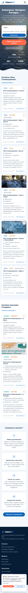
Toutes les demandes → (9, 310)
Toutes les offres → (8, 82)
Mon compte (5, 561)
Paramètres (6, 589)
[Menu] (24, 2)
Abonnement (5, 559)
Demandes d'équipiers (8, 549)
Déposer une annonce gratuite (14, 42)
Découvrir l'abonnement (14, 514)
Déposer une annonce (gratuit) (10, 552)
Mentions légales (6, 571)
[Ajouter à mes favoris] (24, 88)
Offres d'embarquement (8, 547)
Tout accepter (8, 586)
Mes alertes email (6, 564)
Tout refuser (19, 586)
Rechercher (14, 35)
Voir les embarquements (14, 48)
